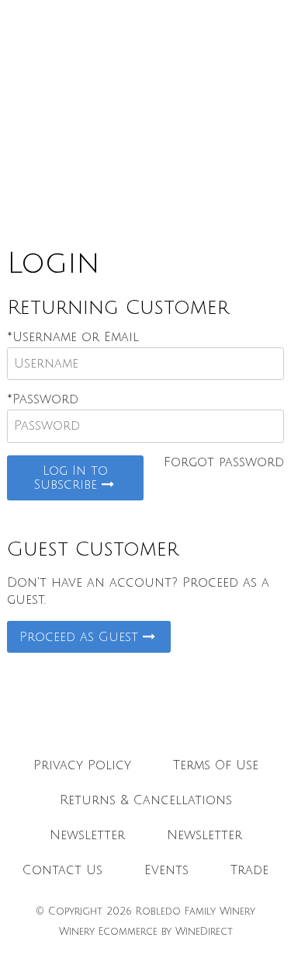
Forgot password (224, 462)
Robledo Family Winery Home (146, 116)
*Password (42, 399)
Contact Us (62, 870)
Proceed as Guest (81, 637)
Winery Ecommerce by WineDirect (146, 931)
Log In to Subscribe (71, 478)
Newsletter (87, 835)
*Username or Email (73, 337)
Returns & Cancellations (146, 800)
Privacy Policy (82, 765)
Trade (249, 870)
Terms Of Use (215, 765)
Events (166, 870)
